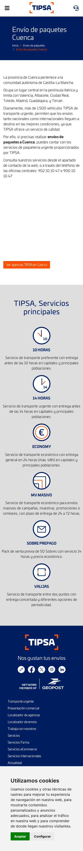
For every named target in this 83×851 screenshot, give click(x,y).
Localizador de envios (22, 722)
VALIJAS (41, 586)
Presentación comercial (23, 708)
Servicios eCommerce (22, 749)
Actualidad (15, 763)
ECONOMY (41, 446)
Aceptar (20, 836)
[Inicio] (41, 8)
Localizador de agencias (24, 715)
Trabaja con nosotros (22, 729)
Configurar (42, 836)
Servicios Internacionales (24, 756)
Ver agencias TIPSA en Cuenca (26, 265)
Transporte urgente (21, 701)
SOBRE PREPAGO (41, 543)
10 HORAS (41, 349)
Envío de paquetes (34, 45)
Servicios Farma (18, 742)
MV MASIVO (41, 495)
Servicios (14, 735)
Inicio (15, 45)
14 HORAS (41, 398)
